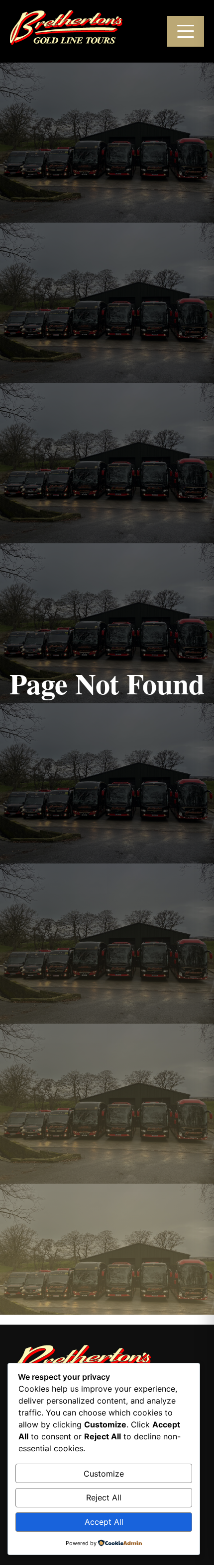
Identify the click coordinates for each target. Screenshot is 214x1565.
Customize (104, 1474)
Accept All (104, 1522)
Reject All (103, 1497)
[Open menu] (185, 31)
